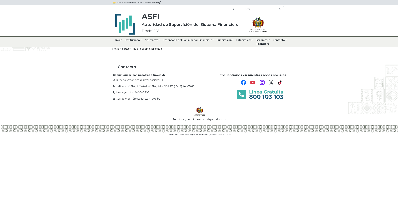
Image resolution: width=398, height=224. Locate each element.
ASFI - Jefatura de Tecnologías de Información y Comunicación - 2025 (200, 134)
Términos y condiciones (187, 119)
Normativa (151, 40)
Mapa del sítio (215, 119)
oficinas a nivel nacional (146, 80)
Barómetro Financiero (263, 42)
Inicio (118, 40)
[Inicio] (125, 24)
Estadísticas (244, 40)
